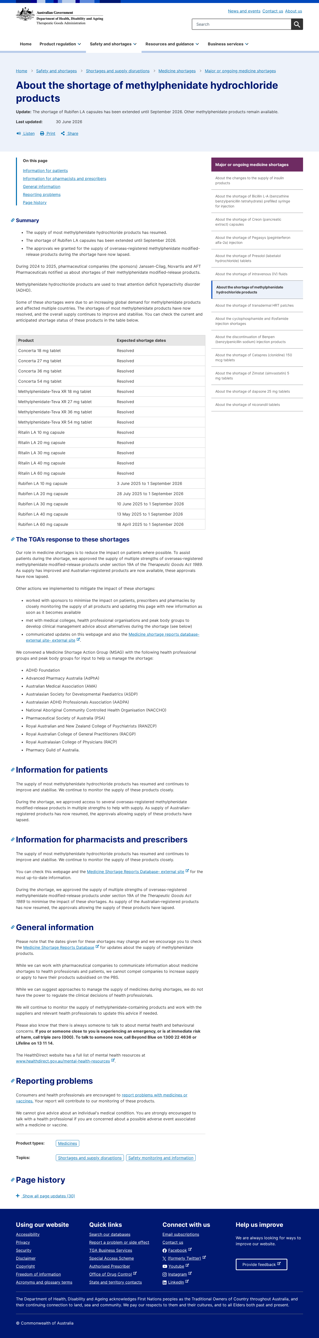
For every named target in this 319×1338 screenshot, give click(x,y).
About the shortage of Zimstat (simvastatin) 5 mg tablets (252, 375)
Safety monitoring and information (160, 1157)
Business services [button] (225, 43)
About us (293, 10)
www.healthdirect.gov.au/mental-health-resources (64, 1061)
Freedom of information (38, 1274)
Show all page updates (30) (48, 1195)
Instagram (178, 1274)
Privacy (23, 1242)
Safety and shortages (56, 70)
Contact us (272, 10)
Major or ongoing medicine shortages (240, 70)
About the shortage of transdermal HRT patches (254, 305)
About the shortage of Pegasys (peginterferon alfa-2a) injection (252, 240)
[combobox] (247, 24)
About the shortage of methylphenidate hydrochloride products (249, 289)
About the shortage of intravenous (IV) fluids (251, 274)
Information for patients (45, 170)
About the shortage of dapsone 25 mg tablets (252, 391)
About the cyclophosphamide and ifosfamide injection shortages (251, 321)
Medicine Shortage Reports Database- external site (136, 871)
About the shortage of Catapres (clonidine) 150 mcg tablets (253, 357)
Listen (28, 133)
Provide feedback (260, 1266)
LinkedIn (177, 1282)
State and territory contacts (115, 1282)
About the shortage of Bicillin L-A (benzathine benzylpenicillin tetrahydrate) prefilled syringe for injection (252, 201)
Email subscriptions (180, 1234)
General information (41, 186)
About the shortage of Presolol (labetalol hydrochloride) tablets (248, 258)
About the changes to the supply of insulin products (249, 180)
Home (26, 43)
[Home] (59, 16)
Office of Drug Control (111, 1274)
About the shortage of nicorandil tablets (247, 404)
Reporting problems (42, 194)
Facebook (178, 1250)
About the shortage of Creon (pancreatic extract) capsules (248, 221)
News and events (244, 10)
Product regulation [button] (58, 43)
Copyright (25, 1266)
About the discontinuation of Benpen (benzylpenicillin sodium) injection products (250, 339)
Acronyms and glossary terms (44, 1282)
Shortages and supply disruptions (118, 70)
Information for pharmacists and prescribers (64, 178)
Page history (35, 202)
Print (50, 133)
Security (23, 1250)
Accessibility (28, 1234)
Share (72, 133)
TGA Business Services (110, 1250)
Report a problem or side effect (119, 1242)
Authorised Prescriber (109, 1266)
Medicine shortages (177, 70)
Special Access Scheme (111, 1258)
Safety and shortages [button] (111, 43)
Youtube (177, 1266)
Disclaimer (26, 1258)
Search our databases (109, 1234)
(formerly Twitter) (185, 1258)
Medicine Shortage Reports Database (59, 947)
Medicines (67, 1143)
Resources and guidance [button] (170, 43)
